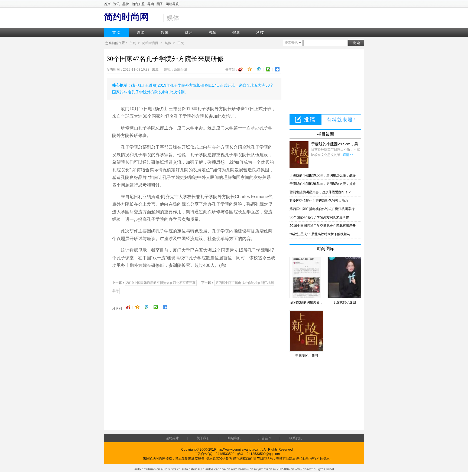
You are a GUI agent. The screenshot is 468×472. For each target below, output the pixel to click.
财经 (188, 32)
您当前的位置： (116, 43)
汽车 (212, 32)
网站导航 (172, 4)
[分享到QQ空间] (250, 69)
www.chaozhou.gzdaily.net (314, 469)
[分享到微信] (268, 69)
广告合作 (264, 438)
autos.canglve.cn (217, 469)
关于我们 (203, 438)
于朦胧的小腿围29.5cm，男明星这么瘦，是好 (323, 175)
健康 (236, 32)
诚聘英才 (172, 438)
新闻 (141, 32)
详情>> (348, 155)
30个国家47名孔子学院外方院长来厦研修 (319, 217)
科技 (260, 32)
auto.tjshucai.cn (192, 469)
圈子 (160, 4)
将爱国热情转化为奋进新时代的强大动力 (319, 200)
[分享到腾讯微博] (259, 69)
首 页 (116, 32)
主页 (132, 43)
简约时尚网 (150, 43)
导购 (150, 4)
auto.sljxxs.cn (171, 469)
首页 (107, 4)
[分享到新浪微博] (240, 69)
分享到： (231, 69)
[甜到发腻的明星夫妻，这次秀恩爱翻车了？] (306, 277)
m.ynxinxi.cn (263, 469)
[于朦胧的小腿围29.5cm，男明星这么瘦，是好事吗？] (299, 154)
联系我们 (295, 438)
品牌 (125, 4)
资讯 (116, 4)
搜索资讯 (291, 43)
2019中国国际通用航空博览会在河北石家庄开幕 (161, 283)
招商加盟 (138, 4)
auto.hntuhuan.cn (147, 469)
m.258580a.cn (283, 469)
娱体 (164, 32)
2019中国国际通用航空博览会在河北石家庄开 (323, 226)
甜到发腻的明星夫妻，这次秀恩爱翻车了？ (320, 192)
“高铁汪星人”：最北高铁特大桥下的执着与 (320, 234)
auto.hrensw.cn (242, 469)
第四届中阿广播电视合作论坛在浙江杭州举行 (322, 209)
